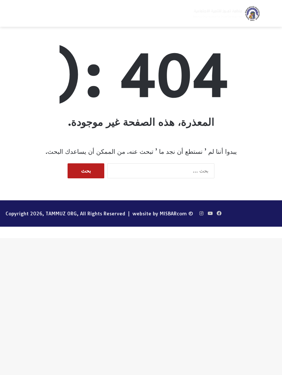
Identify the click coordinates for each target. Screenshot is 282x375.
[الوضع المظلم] (22, 16)
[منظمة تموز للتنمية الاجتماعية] (226, 13)
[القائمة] (9, 16)
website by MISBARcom (160, 213)
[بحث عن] (272, 16)
